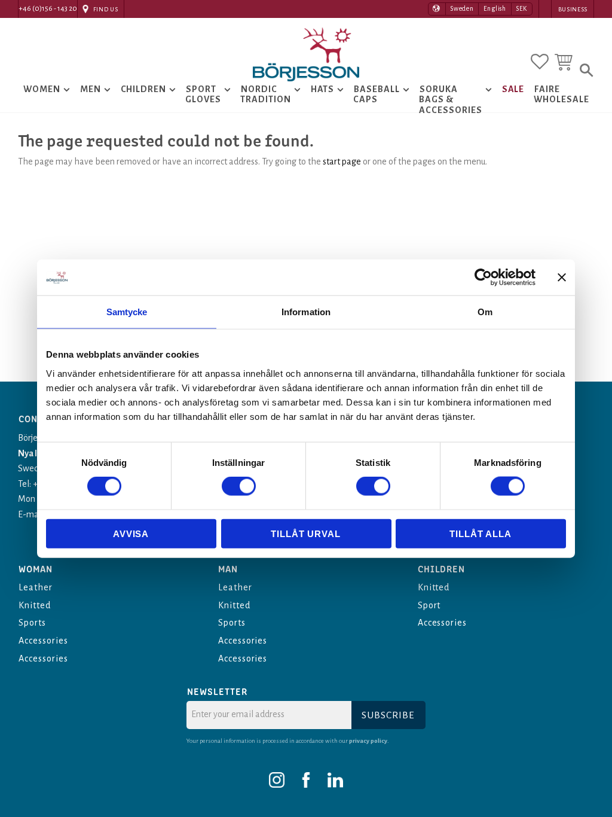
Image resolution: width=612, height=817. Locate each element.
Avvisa (131, 533)
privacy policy (368, 740)
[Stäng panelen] (562, 277)
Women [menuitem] (41, 89)
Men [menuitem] (90, 89)
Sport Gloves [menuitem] (203, 94)
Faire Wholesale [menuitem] (561, 94)
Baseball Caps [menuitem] (376, 94)
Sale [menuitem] (513, 89)
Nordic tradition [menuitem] (265, 94)
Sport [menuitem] (429, 605)
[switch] (239, 486)
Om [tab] (485, 312)
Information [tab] (306, 312)
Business (572, 9)
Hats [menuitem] (323, 89)
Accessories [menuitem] (43, 640)
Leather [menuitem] (36, 587)
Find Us (105, 9)
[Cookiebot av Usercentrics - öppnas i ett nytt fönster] (483, 277)
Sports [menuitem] (32, 622)
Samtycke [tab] (127, 312)
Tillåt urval (306, 533)
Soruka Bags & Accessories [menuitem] (450, 99)
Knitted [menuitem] (35, 605)
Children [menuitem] (144, 89)
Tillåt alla (480, 533)
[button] (540, 62)
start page (342, 161)
